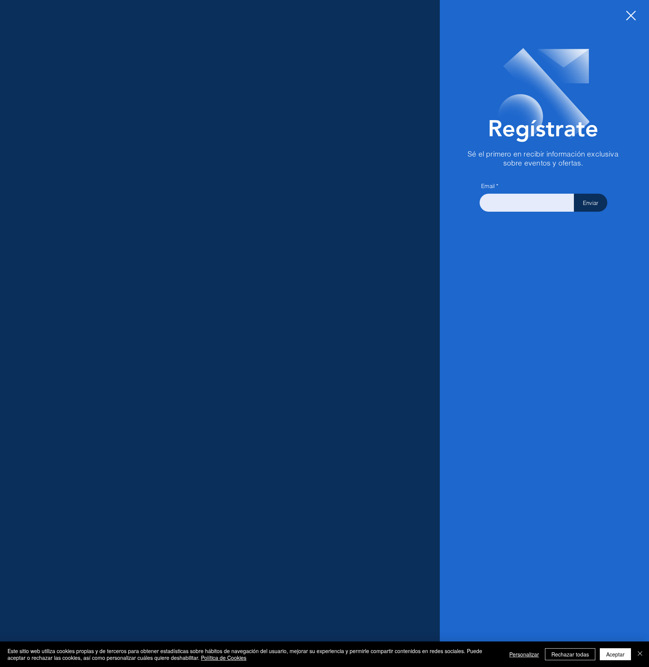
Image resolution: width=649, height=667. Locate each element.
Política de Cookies (223, 657)
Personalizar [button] (524, 654)
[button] (631, 15)
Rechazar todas (570, 654)
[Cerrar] (639, 654)
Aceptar (615, 654)
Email (488, 186)
